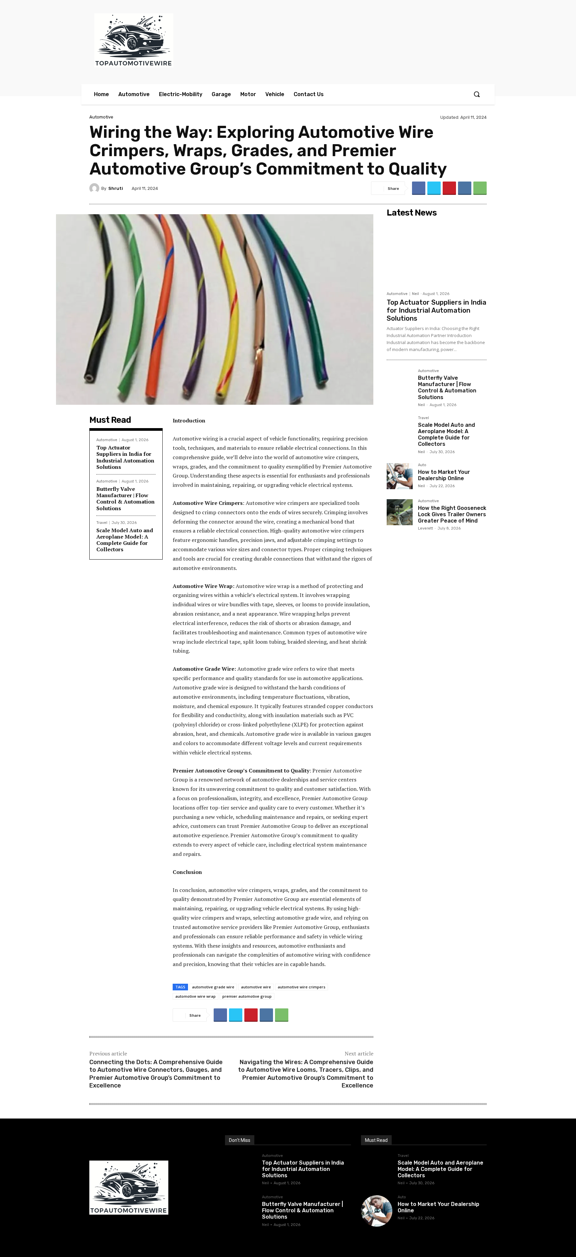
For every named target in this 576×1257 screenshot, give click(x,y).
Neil (415, 294)
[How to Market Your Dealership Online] (400, 476)
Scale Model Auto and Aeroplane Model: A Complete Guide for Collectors (124, 540)
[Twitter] (434, 188)
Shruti (115, 188)
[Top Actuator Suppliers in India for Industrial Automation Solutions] (437, 254)
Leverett (425, 528)
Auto (422, 465)
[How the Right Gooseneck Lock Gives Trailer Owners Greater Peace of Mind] (400, 512)
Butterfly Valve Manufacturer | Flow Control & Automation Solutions (125, 498)
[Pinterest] (449, 188)
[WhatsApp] (480, 188)
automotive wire (256, 986)
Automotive (101, 117)
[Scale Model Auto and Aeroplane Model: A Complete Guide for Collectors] (400, 429)
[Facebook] (418, 188)
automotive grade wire (213, 986)
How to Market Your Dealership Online (444, 475)
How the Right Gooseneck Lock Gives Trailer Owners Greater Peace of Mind (452, 514)
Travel (101, 523)
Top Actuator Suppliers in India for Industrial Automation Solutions (125, 457)
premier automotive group (247, 996)
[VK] (464, 188)
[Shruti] (95, 188)
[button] (477, 94)
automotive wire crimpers (301, 986)
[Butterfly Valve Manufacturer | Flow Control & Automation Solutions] (400, 382)
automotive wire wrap (195, 996)
